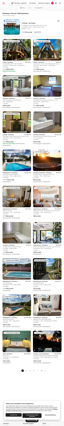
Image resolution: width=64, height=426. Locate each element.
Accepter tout (13, 415)
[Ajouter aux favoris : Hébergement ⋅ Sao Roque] (29, 151)
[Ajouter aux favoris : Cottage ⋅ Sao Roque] (29, 113)
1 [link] (22, 370)
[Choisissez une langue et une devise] (55, 3)
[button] (28, 32)
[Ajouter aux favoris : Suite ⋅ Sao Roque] (29, 332)
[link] (19, 370)
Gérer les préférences (50, 415)
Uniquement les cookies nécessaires (32, 415)
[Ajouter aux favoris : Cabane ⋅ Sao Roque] (59, 41)
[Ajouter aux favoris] (58, 21)
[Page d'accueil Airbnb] (3, 3)
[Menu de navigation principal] (60, 3)
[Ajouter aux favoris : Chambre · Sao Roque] (29, 77)
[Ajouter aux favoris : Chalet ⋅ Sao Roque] (29, 41)
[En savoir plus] (14, 15)
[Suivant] (44, 370)
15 (41, 370)
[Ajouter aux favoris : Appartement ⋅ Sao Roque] (29, 188)
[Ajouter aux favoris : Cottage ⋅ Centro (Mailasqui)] (59, 332)
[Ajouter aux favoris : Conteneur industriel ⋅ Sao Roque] (59, 151)
